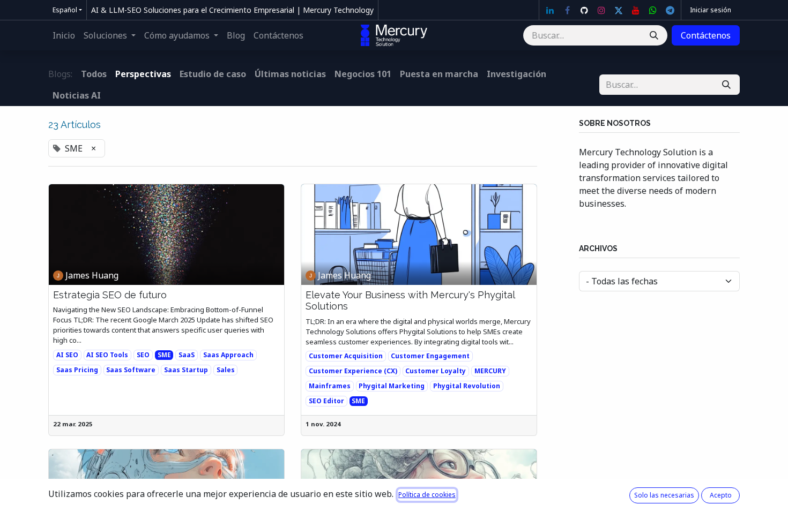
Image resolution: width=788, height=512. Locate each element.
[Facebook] (567, 10)
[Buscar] (654, 35)
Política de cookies (427, 494)
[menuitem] (63, 35)
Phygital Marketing (392, 385)
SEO (143, 354)
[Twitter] (618, 10)
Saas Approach (228, 354)
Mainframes (330, 385)
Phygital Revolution (466, 385)
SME (164, 354)
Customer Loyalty (435, 370)
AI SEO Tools (107, 354)
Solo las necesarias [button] (664, 495)
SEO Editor (326, 400)
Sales (226, 369)
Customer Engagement (430, 355)
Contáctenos (706, 35)
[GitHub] (584, 10)
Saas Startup (186, 369)
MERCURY (490, 370)
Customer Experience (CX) (353, 370)
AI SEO (67, 354)
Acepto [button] (721, 495)
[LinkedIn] (550, 10)
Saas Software (130, 369)
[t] (670, 10)
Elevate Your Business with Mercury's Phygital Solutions (410, 300)
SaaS (187, 354)
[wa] (652, 10)
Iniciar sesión (710, 9)
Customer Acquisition (346, 355)
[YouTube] (635, 10)
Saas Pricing (77, 369)
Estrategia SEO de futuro (110, 294)
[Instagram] (601, 10)
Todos (94, 74)
